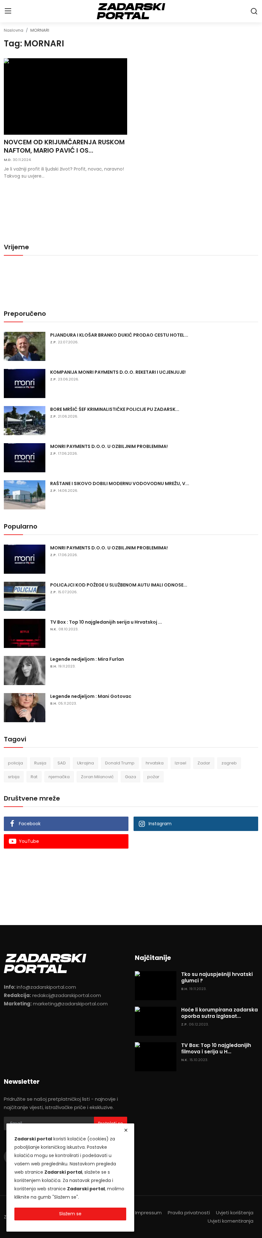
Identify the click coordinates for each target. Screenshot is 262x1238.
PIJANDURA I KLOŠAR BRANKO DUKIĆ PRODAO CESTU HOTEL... (119, 335)
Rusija (40, 763)
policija (15, 763)
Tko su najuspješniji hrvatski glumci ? (217, 977)
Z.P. (53, 342)
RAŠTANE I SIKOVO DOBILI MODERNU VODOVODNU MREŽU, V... (119, 483)
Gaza (130, 777)
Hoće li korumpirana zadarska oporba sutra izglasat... (219, 1013)
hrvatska (155, 763)
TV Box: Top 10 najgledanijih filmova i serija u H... (216, 1048)
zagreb (229, 763)
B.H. (53, 666)
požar (153, 777)
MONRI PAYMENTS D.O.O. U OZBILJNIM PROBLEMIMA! (109, 446)
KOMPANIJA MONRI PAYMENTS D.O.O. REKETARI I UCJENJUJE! (118, 372)
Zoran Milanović (97, 777)
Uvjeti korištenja (234, 1212)
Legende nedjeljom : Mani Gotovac (90, 696)
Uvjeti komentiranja (230, 1221)
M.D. (8, 159)
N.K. (53, 629)
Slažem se (70, 1213)
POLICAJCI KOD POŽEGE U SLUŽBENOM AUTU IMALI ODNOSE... (118, 585)
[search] (254, 11)
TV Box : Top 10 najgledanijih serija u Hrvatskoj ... (106, 622)
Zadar (203, 763)
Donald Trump (120, 763)
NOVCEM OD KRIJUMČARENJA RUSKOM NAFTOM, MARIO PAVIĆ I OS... (64, 146)
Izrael (180, 763)
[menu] (8, 11)
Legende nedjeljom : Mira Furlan (87, 659)
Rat (34, 777)
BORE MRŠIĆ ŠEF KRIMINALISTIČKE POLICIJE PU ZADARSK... (114, 409)
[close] (126, 1130)
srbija (13, 777)
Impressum (148, 1212)
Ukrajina (85, 763)
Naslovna (13, 30)
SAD (62, 763)
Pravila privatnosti (189, 1212)
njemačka (59, 777)
